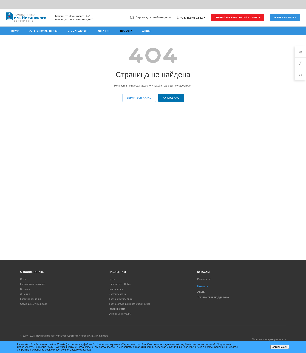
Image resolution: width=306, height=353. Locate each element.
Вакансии (25, 289)
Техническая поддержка (213, 297)
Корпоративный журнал (32, 284)
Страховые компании (120, 313)
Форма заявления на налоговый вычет (129, 304)
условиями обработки (132, 346)
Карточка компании (30, 299)
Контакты (203, 271)
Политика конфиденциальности (269, 339)
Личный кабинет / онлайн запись (237, 17)
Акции (201, 291)
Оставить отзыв (117, 294)
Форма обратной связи (121, 299)
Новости (202, 286)
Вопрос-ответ (116, 289)
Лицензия (25, 294)
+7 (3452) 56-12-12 (191, 17)
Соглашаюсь (279, 346)
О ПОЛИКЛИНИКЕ (32, 271)
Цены (112, 279)
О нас (23, 279)
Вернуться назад (139, 97)
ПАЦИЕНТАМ (117, 271)
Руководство (204, 279)
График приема (117, 309)
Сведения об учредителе (33, 304)
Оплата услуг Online (120, 284)
